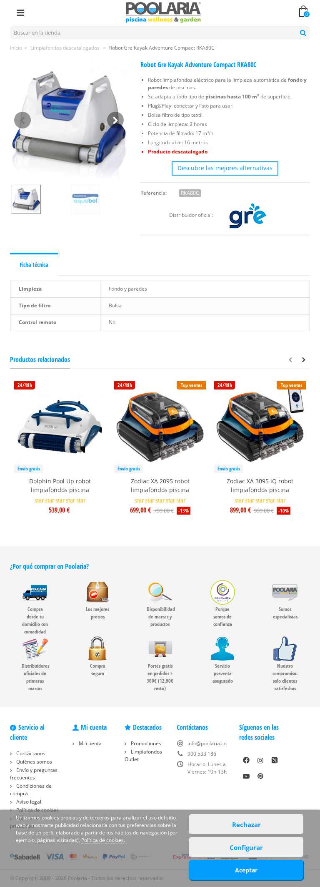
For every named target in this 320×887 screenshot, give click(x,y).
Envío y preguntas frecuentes (34, 773)
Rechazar (246, 824)
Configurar (246, 847)
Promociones (145, 743)
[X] (275, 760)
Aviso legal (28, 801)
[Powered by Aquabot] (99, 199)
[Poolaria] (163, 11)
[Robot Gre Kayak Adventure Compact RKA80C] (69, 120)
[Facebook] (246, 760)
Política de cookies (102, 840)
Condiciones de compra (31, 789)
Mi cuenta (90, 743)
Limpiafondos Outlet (143, 755)
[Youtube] (246, 776)
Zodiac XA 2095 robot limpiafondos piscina (160, 485)
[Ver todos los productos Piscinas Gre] (247, 215)
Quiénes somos (33, 761)
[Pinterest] (260, 776)
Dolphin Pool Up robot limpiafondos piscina (60, 485)
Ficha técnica (34, 265)
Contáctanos (30, 753)
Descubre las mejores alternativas (225, 168)
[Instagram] (260, 760)
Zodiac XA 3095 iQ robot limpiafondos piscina (260, 485)
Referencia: (153, 192)
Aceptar (246, 870)
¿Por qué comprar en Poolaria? (49, 566)
